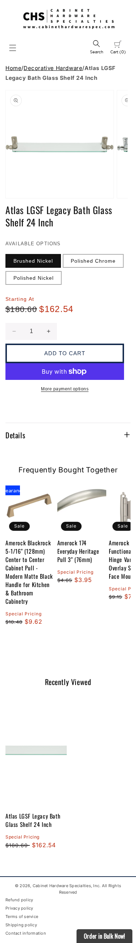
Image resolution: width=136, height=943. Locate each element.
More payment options (64, 388)
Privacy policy (19, 908)
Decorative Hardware (53, 68)
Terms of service (21, 916)
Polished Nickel (33, 278)
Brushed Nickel (33, 261)
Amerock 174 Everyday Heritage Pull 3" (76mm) (78, 551)
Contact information (25, 933)
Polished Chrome (93, 261)
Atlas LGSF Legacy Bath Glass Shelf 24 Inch (32, 820)
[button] (13, 48)
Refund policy (19, 899)
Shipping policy (21, 924)
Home (13, 68)
